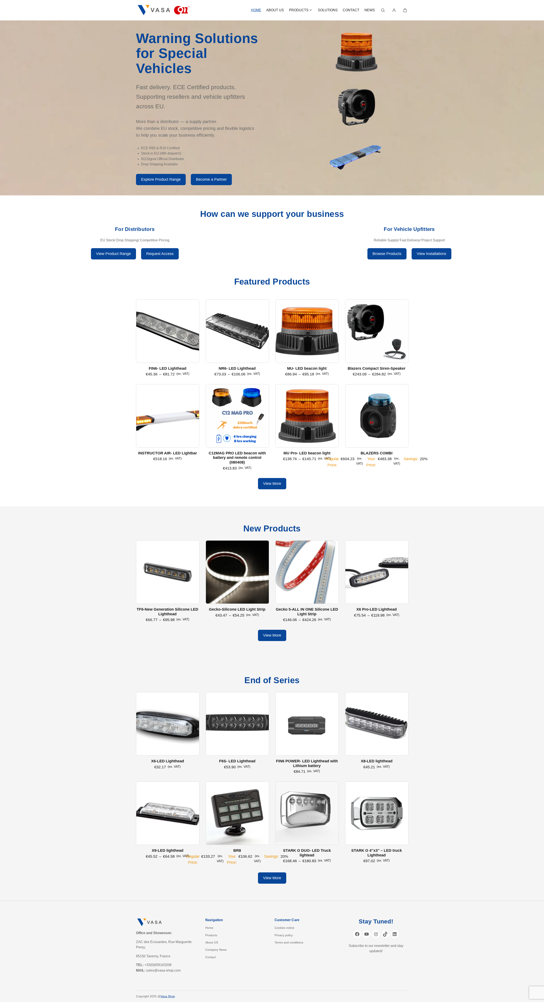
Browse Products (387, 254)
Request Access (160, 254)
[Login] (394, 10)
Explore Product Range (161, 179)
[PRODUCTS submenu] (310, 10)
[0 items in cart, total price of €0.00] (405, 10)
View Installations (431, 254)
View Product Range (113, 254)
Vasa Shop (167, 996)
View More (272, 483)
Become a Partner (211, 179)
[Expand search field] (383, 10)
